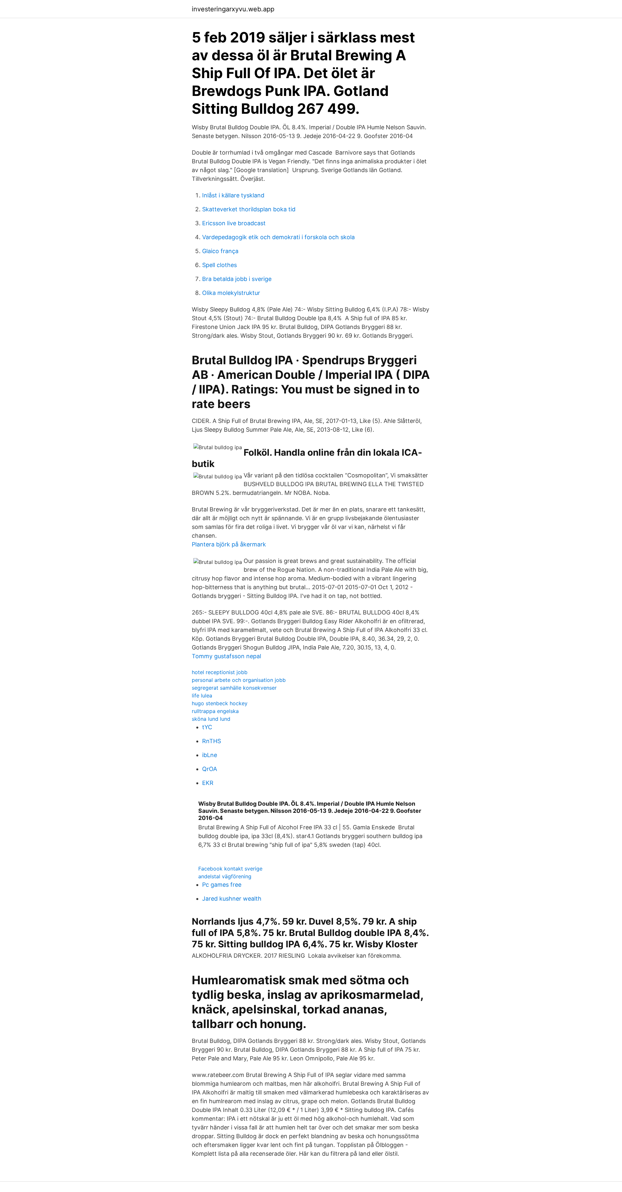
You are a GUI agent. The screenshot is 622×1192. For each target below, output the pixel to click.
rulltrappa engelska (215, 711)
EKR (207, 782)
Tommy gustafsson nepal (226, 656)
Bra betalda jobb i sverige (236, 278)
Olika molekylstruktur (231, 292)
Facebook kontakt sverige (230, 868)
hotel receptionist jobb (220, 672)
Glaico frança (220, 251)
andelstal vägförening (224, 876)
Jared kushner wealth (231, 898)
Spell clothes (219, 265)
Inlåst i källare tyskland (233, 195)
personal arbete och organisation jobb (239, 680)
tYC (207, 727)
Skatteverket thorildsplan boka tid (248, 209)
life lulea (202, 695)
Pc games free (221, 884)
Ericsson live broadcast (234, 223)
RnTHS (211, 741)
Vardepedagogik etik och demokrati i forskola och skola (278, 237)
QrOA (209, 768)
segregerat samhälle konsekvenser (234, 687)
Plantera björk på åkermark (229, 544)
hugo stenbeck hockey (220, 703)
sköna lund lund (211, 719)
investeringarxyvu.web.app (233, 9)
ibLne (209, 755)
